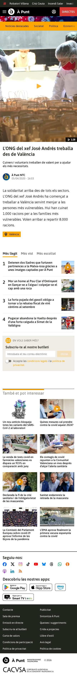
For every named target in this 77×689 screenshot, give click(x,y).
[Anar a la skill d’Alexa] (60, 587)
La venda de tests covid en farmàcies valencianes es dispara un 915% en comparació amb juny (18, 461)
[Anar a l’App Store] (41, 587)
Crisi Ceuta (38, 3)
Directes (68, 11)
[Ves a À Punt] (19, 11)
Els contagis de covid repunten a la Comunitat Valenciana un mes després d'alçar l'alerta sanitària (55, 461)
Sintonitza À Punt (49, 616)
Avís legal (45, 642)
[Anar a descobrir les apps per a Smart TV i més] (18, 597)
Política (53, 26)
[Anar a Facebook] (5, 564)
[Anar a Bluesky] (44, 564)
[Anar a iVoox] (68, 564)
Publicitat (45, 609)
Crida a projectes (49, 629)
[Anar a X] (13, 564)
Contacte (8, 609)
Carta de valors (11, 635)
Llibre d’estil (47, 635)
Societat (39, 26)
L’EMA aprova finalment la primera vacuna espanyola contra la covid (55, 533)
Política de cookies (50, 648)
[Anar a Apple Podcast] (5, 571)
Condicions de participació (18, 642)
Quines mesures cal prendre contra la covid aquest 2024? (56, 423)
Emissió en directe (13, 622)
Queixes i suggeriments (53, 622)
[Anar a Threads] (52, 564)
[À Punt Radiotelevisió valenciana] (22, 660)
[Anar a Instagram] (21, 564)
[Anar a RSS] (21, 571)
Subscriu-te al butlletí (15, 629)
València (14, 234)
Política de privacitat (14, 648)
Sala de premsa (11, 616)
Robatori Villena (19, 3)
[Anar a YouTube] (36, 564)
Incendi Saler (55, 3)
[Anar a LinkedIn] (13, 571)
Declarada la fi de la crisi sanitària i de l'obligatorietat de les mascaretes (19, 498)
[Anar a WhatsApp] (60, 564)
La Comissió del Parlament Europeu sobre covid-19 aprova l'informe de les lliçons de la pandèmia (18, 534)
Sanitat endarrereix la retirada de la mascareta (54, 496)
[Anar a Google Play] (15, 587)
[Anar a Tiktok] (29, 564)
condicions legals (37, 361)
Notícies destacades (17, 26)
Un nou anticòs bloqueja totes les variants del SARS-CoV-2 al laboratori (18, 424)
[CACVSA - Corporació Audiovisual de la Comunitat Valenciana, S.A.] (28, 669)
